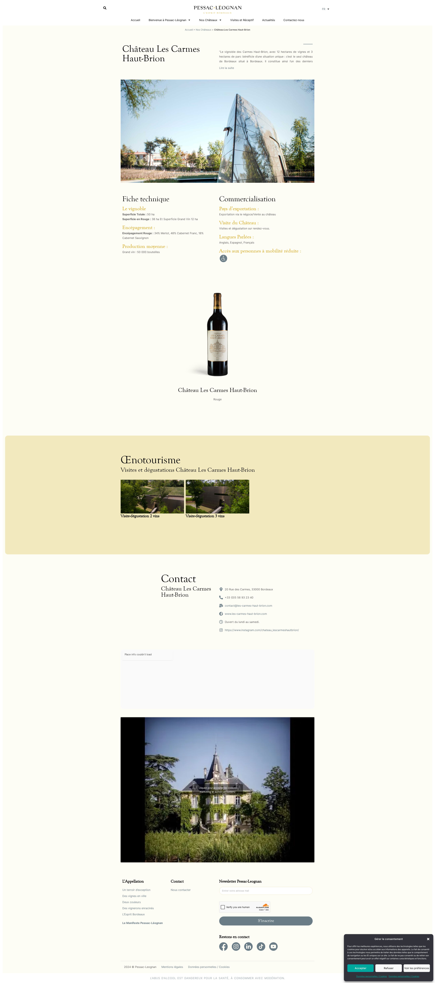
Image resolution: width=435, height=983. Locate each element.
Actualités (268, 20)
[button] (428, 939)
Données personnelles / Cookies (371, 976)
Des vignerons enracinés (138, 908)
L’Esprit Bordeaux (133, 914)
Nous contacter (181, 890)
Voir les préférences (416, 968)
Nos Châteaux (208, 20)
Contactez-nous (293, 20)
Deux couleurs (131, 902)
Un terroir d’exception (136, 890)
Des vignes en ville (134, 896)
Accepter (360, 968)
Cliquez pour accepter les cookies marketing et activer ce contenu (217, 789)
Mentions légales (172, 967)
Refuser (389, 968)
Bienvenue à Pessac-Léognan (167, 20)
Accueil (135, 20)
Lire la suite (226, 68)
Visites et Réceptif (242, 20)
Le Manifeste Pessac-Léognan (142, 923)
